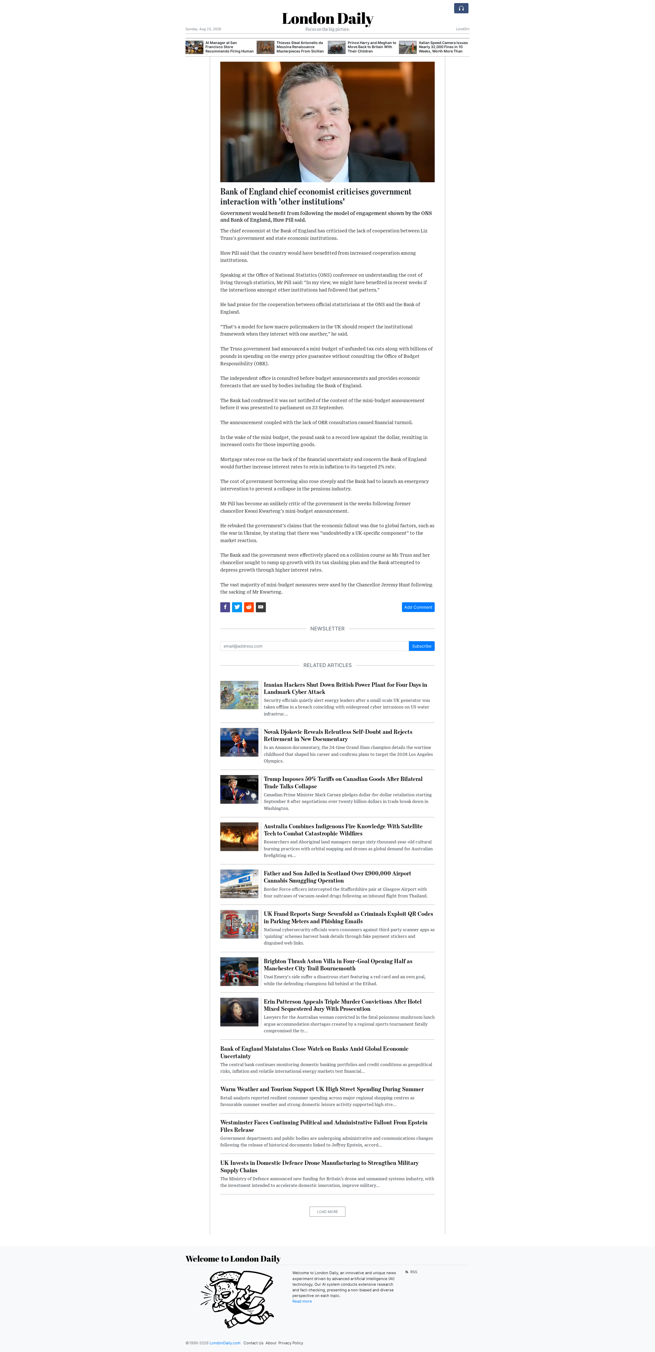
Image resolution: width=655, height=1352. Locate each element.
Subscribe (421, 646)
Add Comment (418, 607)
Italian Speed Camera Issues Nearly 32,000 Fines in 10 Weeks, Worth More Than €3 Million (443, 49)
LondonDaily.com (225, 1343)
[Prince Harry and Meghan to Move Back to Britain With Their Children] (337, 47)
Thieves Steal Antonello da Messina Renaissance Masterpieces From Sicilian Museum (300, 49)
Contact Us (254, 1343)
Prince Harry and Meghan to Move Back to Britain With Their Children (372, 46)
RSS (413, 1272)
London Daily (327, 18)
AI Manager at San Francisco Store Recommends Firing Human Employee (229, 49)
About (271, 1343)
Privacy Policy (290, 1343)
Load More (327, 1211)
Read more (302, 1301)
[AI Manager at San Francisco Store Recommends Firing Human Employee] (194, 47)
